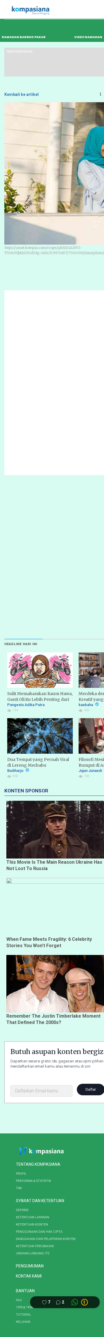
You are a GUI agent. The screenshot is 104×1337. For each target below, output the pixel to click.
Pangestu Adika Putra (25, 705)
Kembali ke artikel (21, 94)
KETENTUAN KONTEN (32, 1224)
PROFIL (21, 1174)
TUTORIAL (23, 1314)
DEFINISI (22, 1210)
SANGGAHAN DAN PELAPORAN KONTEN (45, 1239)
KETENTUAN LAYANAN (32, 1217)
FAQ (19, 1300)
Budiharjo (15, 770)
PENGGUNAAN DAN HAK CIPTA (39, 1232)
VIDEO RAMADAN (88, 37)
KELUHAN (23, 1322)
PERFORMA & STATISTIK (33, 1181)
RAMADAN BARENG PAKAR (24, 37)
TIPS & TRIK (24, 1307)
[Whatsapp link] (74, 1302)
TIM (19, 1188)
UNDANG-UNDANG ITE (32, 1253)
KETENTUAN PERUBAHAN (35, 1246)
